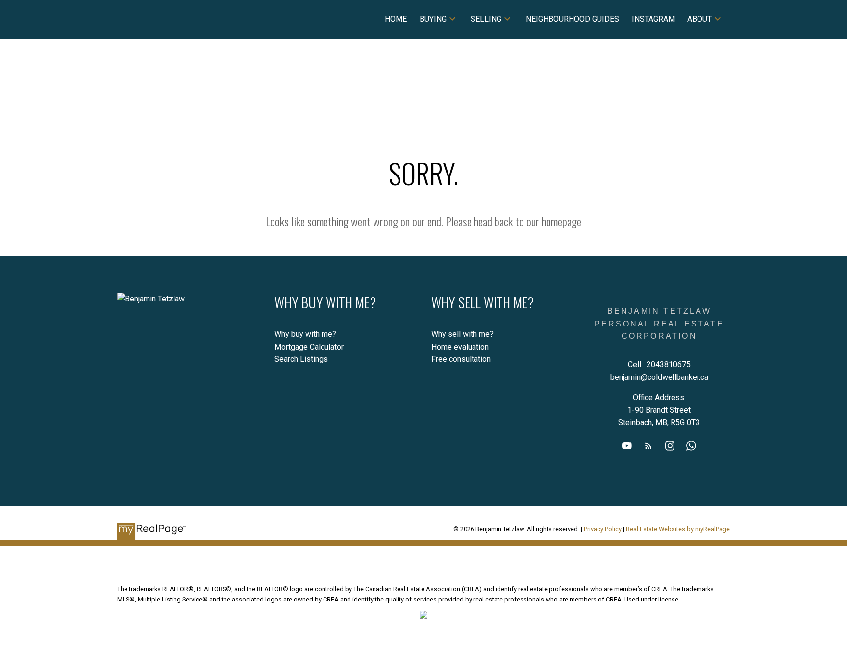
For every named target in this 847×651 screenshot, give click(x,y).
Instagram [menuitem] (653, 19)
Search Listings (301, 359)
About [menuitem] (699, 19)
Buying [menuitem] (433, 19)
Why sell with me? (462, 334)
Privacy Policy (603, 529)
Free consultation (461, 359)
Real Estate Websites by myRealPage (678, 529)
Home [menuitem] (396, 19)
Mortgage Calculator (309, 346)
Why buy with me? (305, 334)
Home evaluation (460, 346)
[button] (627, 446)
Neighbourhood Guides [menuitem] (572, 19)
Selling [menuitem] (486, 19)
